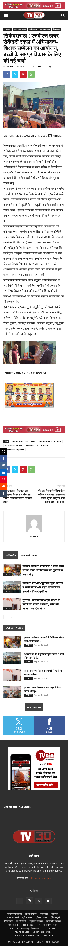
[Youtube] (48, 901)
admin (10, 66)
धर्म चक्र (54, 913)
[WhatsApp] (31, 74)
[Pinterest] (23, 74)
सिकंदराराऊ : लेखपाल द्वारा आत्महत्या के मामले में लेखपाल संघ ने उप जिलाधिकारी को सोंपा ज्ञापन (17, 496)
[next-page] (11, 617)
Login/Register (42, 932)
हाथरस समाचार (45, 29)
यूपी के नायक (27, 917)
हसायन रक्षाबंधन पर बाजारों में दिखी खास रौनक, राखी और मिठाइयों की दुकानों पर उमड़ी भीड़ (43, 570)
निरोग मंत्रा (44, 913)
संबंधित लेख (11, 555)
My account (22, 932)
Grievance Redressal (27, 935)
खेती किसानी (13, 924)
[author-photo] (34, 531)
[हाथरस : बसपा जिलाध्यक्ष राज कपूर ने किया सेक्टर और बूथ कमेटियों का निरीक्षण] (12, 692)
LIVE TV (14, 928)
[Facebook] (6, 74)
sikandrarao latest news (23, 441)
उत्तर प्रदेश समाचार (20, 29)
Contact (48, 935)
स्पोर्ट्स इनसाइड (27, 924)
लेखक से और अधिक (28, 555)
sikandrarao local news (50, 441)
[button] (6, 15)
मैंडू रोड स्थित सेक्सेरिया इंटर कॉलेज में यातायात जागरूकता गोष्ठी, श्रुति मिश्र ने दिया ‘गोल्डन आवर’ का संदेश (51, 496)
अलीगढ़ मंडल (33, 29)
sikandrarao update (14, 449)
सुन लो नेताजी (21, 921)
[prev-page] (5, 617)
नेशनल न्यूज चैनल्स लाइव (30, 928)
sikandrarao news (13, 445)
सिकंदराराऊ (56, 29)
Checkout (49, 928)
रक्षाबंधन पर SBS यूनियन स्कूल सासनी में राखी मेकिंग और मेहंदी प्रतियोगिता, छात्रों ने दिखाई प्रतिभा (43, 587)
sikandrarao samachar (37, 445)
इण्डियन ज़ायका (41, 917)
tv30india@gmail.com (40, 877)
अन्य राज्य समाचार (50, 924)
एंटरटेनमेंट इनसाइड (53, 921)
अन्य (38, 924)
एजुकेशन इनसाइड (36, 921)
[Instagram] (29, 900)
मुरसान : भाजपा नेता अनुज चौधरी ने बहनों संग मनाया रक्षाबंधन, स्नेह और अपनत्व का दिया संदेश (41, 604)
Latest (8, 29)
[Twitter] (15, 74)
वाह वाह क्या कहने (12, 917)
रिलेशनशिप (8, 921)
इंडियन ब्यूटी (55, 917)
